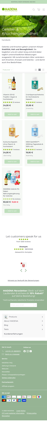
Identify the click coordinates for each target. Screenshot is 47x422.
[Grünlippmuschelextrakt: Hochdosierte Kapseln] (35, 92)
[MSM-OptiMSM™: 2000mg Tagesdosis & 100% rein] (35, 139)
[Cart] (38, 9)
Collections (11, 26)
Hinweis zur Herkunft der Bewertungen (23, 280)
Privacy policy (32, 413)
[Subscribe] (35, 305)
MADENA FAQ (7, 363)
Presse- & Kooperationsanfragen (13, 375)
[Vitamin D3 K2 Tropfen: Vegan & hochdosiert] (12, 92)
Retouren (5, 369)
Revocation (6, 416)
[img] (23, 239)
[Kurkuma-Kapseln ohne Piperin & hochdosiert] (12, 139)
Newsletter (6, 372)
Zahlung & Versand (9, 366)
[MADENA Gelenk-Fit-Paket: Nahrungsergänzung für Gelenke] (12, 187)
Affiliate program (8, 386)
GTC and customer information (13, 413)
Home (4, 26)
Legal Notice (20, 411)
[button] (7, 102)
